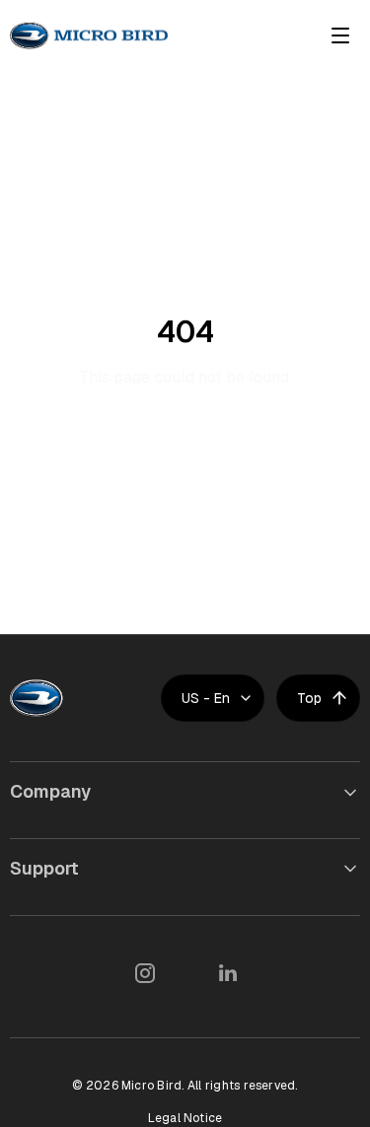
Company (50, 791)
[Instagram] (144, 973)
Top (309, 698)
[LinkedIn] (227, 973)
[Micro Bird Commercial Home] (89, 35)
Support (44, 868)
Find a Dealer (60, 910)
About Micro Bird (73, 833)
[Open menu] (340, 35)
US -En (206, 698)
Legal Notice (185, 1118)
